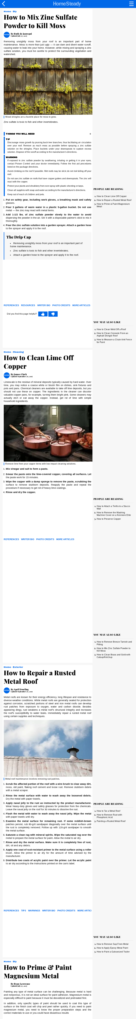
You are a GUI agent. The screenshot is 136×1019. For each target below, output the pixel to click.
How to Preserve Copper (109, 519)
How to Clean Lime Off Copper (112, 196)
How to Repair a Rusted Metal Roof (114, 200)
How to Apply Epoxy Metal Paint (112, 948)
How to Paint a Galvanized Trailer (113, 952)
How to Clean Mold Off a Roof (111, 329)
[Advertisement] (28, 282)
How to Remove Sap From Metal (113, 944)
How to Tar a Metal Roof (108, 811)
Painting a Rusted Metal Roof (111, 821)
